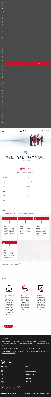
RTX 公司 (28, 382)
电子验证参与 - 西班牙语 (34, 348)
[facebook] (2, 387)
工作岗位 (3, 382)
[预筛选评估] (9, 228)
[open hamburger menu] (2, 130)
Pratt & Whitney (30, 374)
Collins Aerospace (31, 371)
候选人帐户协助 (45, 351)
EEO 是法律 (4, 348)
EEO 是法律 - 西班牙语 (14, 348)
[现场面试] (41, 228)
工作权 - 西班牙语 (29, 351)
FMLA (3, 351)
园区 (2, 378)
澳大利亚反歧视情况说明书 (8, 353)
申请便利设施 (37, 351)
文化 (2, 374)
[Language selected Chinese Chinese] (43, 131)
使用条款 (34, 393)
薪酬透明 (8, 351)
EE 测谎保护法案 (15, 351)
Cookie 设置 (45, 393)
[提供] (9, 250)
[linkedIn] (7, 387)
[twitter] (13, 387)
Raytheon (28, 378)
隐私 (39, 393)
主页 (2, 371)
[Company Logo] (23, 130)
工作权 (21, 351)
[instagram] (18, 387)
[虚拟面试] (25, 228)
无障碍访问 (27, 393)
